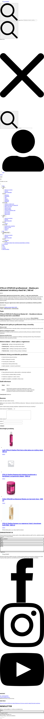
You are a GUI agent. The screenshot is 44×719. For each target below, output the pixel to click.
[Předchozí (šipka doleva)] (0, 718)
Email (1, 540)
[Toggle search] (9, 30)
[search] (9, 12)
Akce (3, 186)
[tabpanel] (22, 345)
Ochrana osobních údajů (25, 703)
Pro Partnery (5, 244)
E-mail (1, 423)
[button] (22, 75)
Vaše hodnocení (4, 408)
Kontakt (4, 248)
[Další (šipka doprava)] (1, 718)
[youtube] (22, 691)
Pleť (3, 187)
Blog (3, 245)
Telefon (1, 542)
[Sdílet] (2, 717)
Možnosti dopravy (4, 703)
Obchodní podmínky (35, 703)
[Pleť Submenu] (5, 187)
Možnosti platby (11, 703)
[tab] (1, 308)
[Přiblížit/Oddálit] (0, 717)
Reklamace (17, 703)
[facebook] (22, 602)
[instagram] (22, 646)
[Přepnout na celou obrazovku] (1, 717)
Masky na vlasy (8, 307)
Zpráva (1, 545)
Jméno (1, 421)
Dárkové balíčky (5, 249)
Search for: (20, 20)
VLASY (15, 307)
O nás (3, 246)
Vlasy (4, 215)
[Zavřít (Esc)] (3, 717)
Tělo (3, 231)
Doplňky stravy (6, 232)
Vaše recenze (3, 419)
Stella (13, 307)
